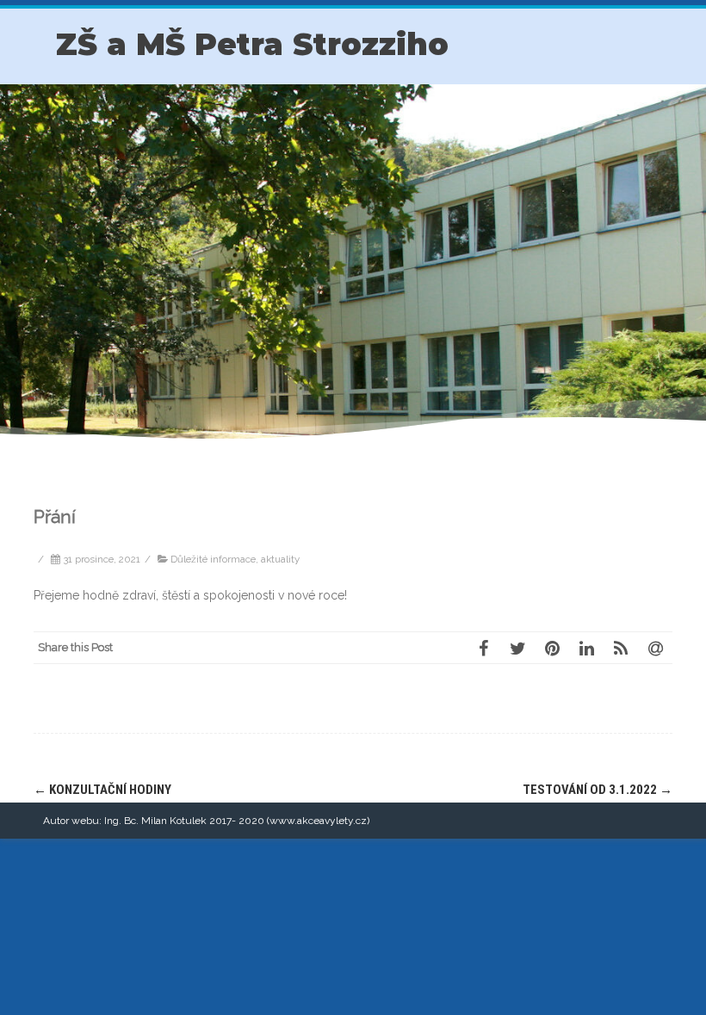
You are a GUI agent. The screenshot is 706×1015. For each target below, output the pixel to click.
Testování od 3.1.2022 (597, 789)
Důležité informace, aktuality (235, 559)
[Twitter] (517, 648)
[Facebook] (483, 648)
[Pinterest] (552, 648)
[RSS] (621, 648)
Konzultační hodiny (102, 789)
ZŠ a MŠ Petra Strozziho (252, 44)
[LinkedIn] (586, 648)
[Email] (655, 648)
